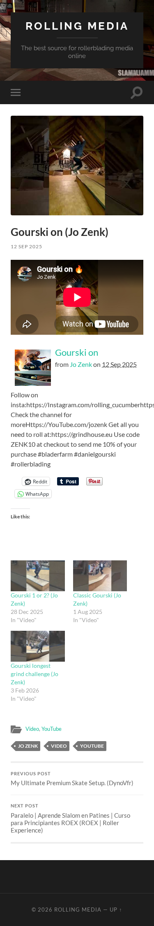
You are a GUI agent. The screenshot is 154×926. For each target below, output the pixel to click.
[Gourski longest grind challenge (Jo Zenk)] (37, 646)
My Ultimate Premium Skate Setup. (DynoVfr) (72, 779)
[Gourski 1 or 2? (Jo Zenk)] (37, 575)
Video (32, 728)
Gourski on (76, 352)
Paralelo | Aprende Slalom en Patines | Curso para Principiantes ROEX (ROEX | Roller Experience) (70, 818)
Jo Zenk (81, 364)
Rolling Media (77, 25)
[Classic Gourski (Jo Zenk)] (100, 575)
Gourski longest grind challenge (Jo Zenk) (34, 674)
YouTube (51, 728)
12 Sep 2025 (26, 246)
